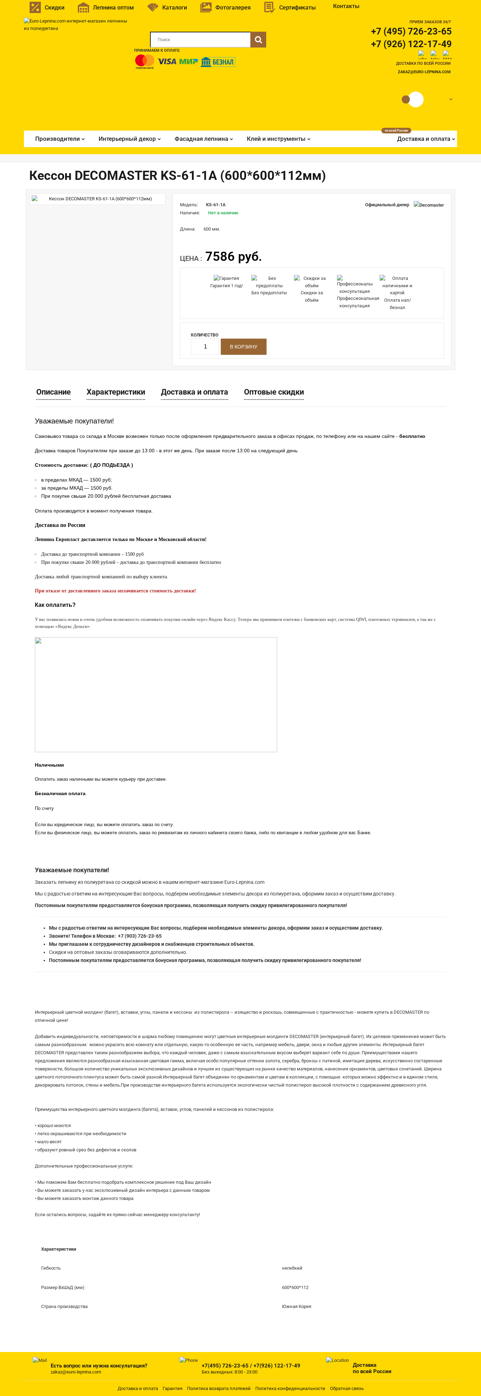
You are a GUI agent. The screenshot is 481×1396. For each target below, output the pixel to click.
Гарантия (172, 1388)
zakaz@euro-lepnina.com (424, 72)
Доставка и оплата (194, 392)
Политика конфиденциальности (290, 1388)
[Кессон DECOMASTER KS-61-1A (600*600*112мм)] (97, 199)
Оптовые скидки (274, 392)
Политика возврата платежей (219, 1388)
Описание (53, 392)
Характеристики (116, 392)
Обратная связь (347, 1388)
